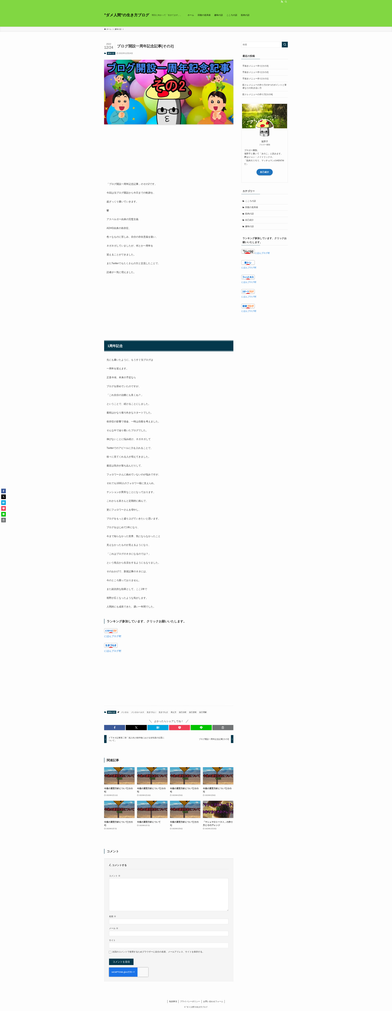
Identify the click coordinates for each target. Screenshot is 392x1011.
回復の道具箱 (251, 207)
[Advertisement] (168, 150)
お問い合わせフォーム (213, 1001)
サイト (112, 940)
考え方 (173, 712)
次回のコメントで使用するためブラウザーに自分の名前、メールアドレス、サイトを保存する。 (158, 952)
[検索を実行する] (285, 44)
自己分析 (182, 712)
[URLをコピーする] (222, 727)
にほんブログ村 (112, 636)
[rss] (282, 1)
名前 (112, 916)
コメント (114, 876)
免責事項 (173, 1001)
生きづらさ (163, 712)
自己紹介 (264, 172)
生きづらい (151, 712)
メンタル (124, 712)
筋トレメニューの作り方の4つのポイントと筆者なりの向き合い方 (264, 86)
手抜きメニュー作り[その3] (255, 66)
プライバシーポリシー (190, 1001)
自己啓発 (192, 712)
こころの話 (250, 201)
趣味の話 (111, 53)
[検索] (286, 1)
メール (113, 928)
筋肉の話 (249, 213)
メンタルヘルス (137, 712)
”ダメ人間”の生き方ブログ (126, 15)
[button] (114, 727)
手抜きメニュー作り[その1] (255, 78)
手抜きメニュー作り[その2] (255, 72)
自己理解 (203, 712)
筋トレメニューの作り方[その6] (257, 94)
